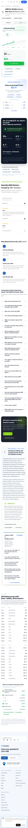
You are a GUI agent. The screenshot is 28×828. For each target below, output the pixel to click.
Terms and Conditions (21, 783)
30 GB (9, 640)
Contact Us (7, 433)
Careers (3, 800)
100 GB (10, 675)
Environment (4, 802)
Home (2, 6)
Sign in (24, 1)
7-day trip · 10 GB (14, 169)
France (2, 778)
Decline (23, 825)
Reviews (3, 794)
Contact (4, 757)
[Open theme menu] (19, 2)
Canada (3, 775)
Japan (2, 788)
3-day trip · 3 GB (6, 169)
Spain (2, 783)
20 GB (9, 638)
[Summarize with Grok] (18, 740)
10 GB (9, 635)
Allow (18, 825)
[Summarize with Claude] (7, 740)
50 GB (10, 647)
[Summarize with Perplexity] (14, 740)
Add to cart (15, 63)
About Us (3, 797)
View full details (8, 74)
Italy (2, 785)
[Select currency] (16, 2)
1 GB (9, 618)
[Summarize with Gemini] (11, 740)
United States (4, 773)
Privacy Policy (19, 780)
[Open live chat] (11, 2)
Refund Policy (19, 785)
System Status (4, 807)
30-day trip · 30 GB (16, 171)
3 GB (9, 629)
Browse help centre (9, 438)
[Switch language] (14, 2)
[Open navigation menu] (2, 2)
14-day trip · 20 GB (6, 171)
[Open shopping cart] (9, 2)
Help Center (13, 757)
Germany (3, 780)
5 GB (9, 632)
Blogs (17, 778)
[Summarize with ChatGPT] (4, 740)
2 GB (9, 626)
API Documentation (5, 810)
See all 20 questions (14, 582)
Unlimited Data (11, 610)
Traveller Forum (4, 805)
